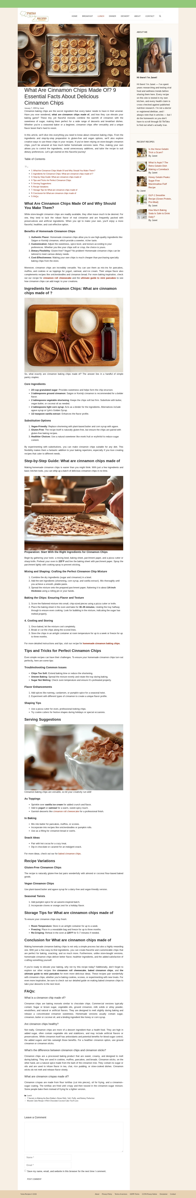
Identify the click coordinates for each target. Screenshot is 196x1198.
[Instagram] (100, 4)
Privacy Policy (107, 1194)
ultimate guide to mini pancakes (98, 278)
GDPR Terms (134, 1194)
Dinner (112, 16)
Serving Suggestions (42, 183)
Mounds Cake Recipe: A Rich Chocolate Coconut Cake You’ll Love (52, 1101)
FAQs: (36, 196)
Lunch (101, 16)
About (137, 16)
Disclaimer (163, 1194)
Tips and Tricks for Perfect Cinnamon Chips (52, 180)
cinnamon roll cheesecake (57, 278)
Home (74, 16)
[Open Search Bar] (160, 16)
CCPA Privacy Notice (149, 1194)
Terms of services (121, 1194)
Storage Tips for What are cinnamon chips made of (55, 190)
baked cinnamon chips (69, 853)
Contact (149, 16)
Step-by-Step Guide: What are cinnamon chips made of (57, 177)
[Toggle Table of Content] (26, 167)
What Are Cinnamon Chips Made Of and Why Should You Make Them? (64, 170)
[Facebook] (94, 4)
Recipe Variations (40, 187)
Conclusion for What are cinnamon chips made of (54, 193)
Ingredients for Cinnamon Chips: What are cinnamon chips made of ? (63, 174)
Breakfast (87, 16)
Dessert (125, 16)
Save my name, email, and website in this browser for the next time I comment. (66, 1171)
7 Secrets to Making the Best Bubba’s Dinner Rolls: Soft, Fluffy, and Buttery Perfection (60, 1098)
